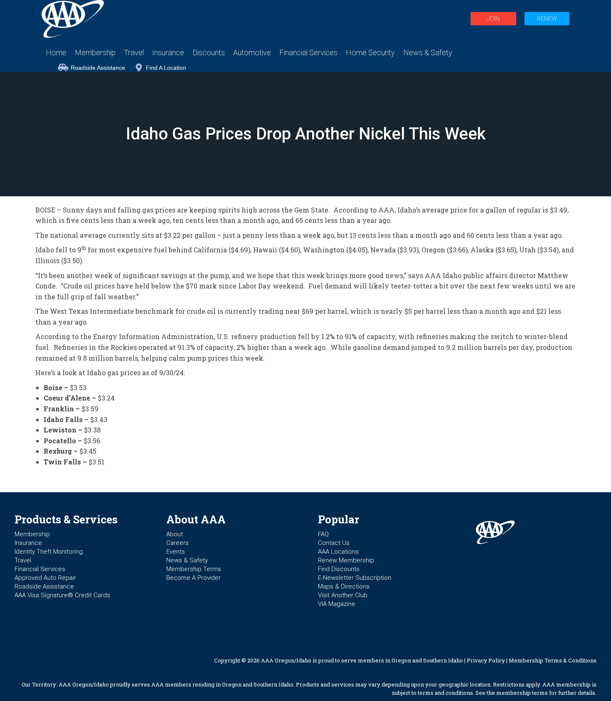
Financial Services (40, 569)
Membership (32, 534)
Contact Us (334, 543)
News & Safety (187, 560)
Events (175, 551)
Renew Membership (346, 560)
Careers (177, 543)
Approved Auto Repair (45, 577)
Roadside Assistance (98, 67)
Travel (23, 560)
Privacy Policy (486, 660)
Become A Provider (193, 577)
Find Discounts (339, 569)
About (174, 534)
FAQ (323, 534)
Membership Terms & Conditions (552, 660)
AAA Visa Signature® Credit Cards (62, 595)
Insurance (28, 543)
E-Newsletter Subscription (354, 577)
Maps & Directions (344, 586)
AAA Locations (338, 551)
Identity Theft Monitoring (49, 551)
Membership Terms (193, 569)
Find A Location (166, 67)
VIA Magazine (336, 604)
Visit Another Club (342, 595)
